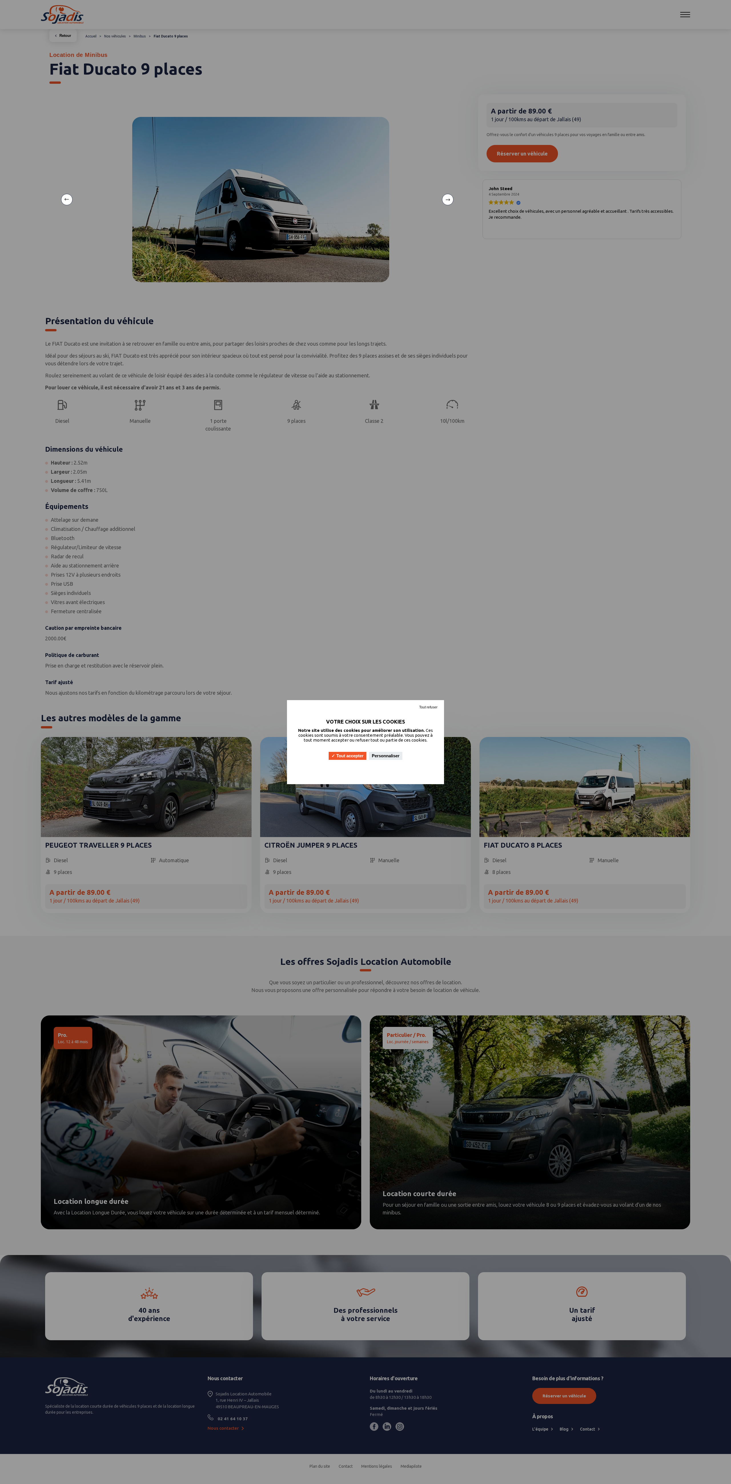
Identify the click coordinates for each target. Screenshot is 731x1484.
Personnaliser (385, 755)
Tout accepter (349, 755)
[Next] (447, 199)
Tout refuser (428, 707)
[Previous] (67, 199)
